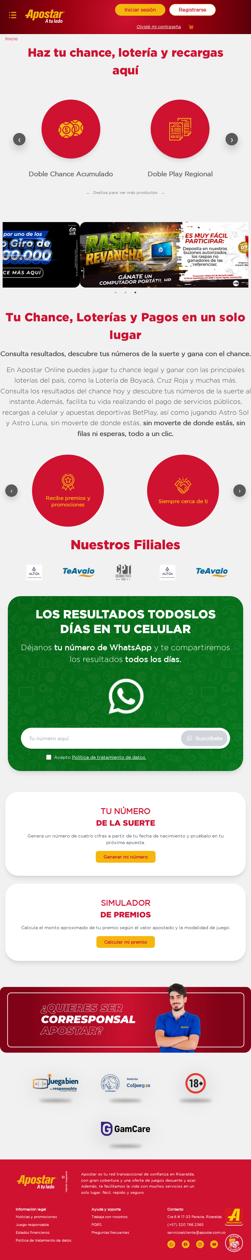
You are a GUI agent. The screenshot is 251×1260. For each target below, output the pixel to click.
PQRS (97, 1225)
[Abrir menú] (12, 17)
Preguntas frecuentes (110, 1232)
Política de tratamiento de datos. (109, 757)
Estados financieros (32, 1232)
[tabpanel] (125, 255)
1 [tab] (115, 292)
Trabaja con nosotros (109, 1217)
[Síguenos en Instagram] (200, 1244)
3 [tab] (135, 292)
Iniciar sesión (140, 9)
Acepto (100, 757)
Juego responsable (32, 1225)
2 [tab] (125, 292)
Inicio (11, 38)
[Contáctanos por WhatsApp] (171, 1244)
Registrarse (192, 9)
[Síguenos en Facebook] (186, 1244)
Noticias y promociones (36, 1217)
